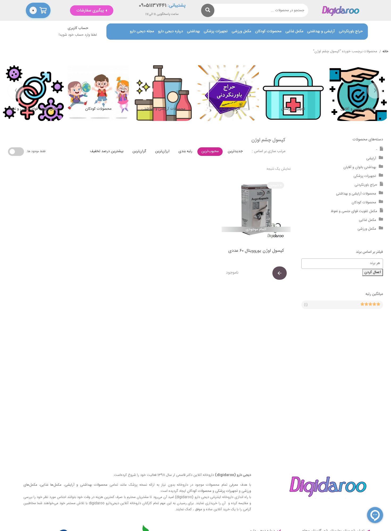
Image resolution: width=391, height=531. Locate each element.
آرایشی (371, 158)
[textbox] (339, 263)
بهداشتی (193, 31)
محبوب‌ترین (210, 151)
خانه (385, 51)
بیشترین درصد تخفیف (106, 151)
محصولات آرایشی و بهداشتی (356, 194)
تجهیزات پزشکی (216, 31)
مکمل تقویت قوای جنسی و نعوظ (354, 211)
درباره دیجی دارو (170, 31)
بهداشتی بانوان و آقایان (359, 167)
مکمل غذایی (294, 31)
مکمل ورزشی (241, 31)
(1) (306, 305)
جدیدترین (235, 151)
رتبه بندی (185, 151)
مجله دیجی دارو (142, 31)
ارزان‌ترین (162, 151)
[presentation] (375, 91)
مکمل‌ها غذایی (50, 485)
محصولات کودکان (268, 31)
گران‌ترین (139, 151)
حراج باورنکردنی (351, 31)
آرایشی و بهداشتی (321, 31)
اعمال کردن (372, 272)
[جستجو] (207, 10)
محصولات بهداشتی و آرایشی (86, 485)
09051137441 (153, 6)
